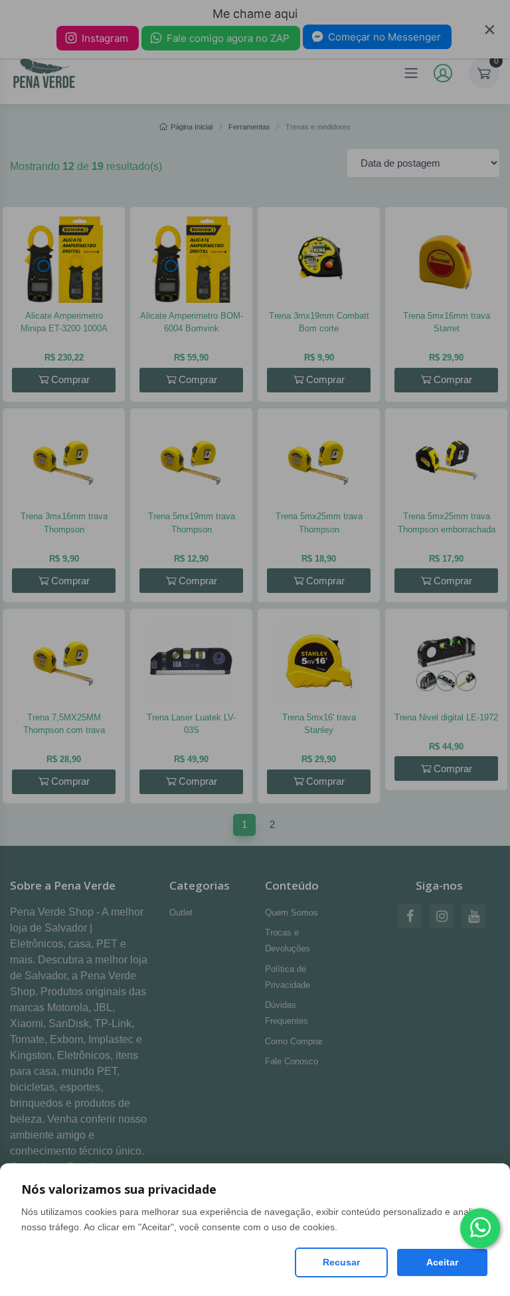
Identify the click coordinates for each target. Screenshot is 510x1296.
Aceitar (442, 1262)
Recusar (341, 1262)
